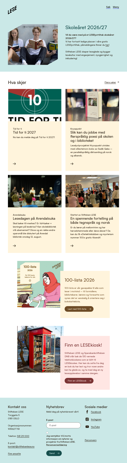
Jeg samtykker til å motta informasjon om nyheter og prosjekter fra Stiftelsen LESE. (60, 440)
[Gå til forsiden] (12, 9)
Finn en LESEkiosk (77, 380)
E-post (49, 420)
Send (52, 453)
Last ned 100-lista (77, 309)
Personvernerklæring (56, 445)
